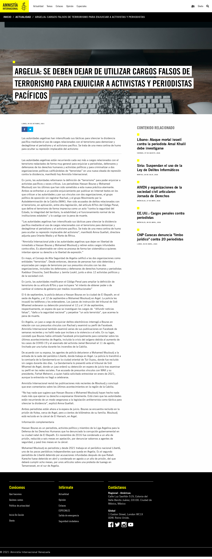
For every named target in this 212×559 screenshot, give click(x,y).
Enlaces (62, 505)
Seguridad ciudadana (69, 521)
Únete (200, 6)
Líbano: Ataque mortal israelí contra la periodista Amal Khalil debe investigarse (161, 143)
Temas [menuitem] (50, 6)
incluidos (45, 268)
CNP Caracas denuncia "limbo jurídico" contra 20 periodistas (160, 237)
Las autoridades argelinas (36, 160)
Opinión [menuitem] (69, 6)
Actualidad (23, 16)
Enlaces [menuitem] (59, 6)
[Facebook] (110, 524)
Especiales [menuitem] (82, 6)
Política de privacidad (19, 505)
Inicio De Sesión (16, 514)
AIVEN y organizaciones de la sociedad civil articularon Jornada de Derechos (159, 191)
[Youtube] (130, 524)
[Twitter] (118, 524)
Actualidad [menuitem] (38, 6)
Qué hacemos (15, 494)
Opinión (62, 499)
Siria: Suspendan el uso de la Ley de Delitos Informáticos (159, 167)
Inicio (7, 16)
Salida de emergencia (69, 515)
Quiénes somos (16, 499)
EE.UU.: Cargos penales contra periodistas (160, 215)
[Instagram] (124, 524)
